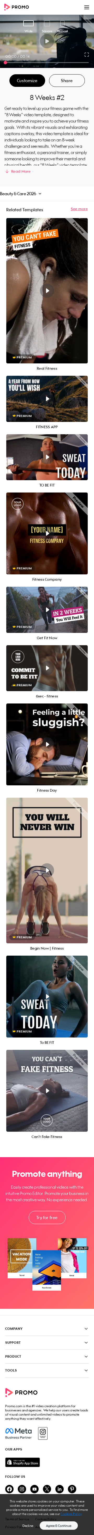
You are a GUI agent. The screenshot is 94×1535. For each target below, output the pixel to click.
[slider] (5, 62)
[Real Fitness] (47, 291)
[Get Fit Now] (47, 610)
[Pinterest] (72, 1489)
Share (67, 80)
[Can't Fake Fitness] (47, 1091)
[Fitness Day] (47, 744)
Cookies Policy (71, 1514)
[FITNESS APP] (47, 399)
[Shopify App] (47, 1462)
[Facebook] (18, 1433)
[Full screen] (87, 54)
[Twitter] (47, 1489)
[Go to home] (18, 7)
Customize (27, 80)
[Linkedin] (59, 1489)
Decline (27, 1526)
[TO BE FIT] (47, 457)
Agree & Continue (59, 1526)
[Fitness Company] (47, 533)
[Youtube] (34, 1489)
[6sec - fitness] (47, 668)
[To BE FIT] (47, 997)
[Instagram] (43, 1433)
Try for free (47, 1217)
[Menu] (86, 7)
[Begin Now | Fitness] (47, 870)
